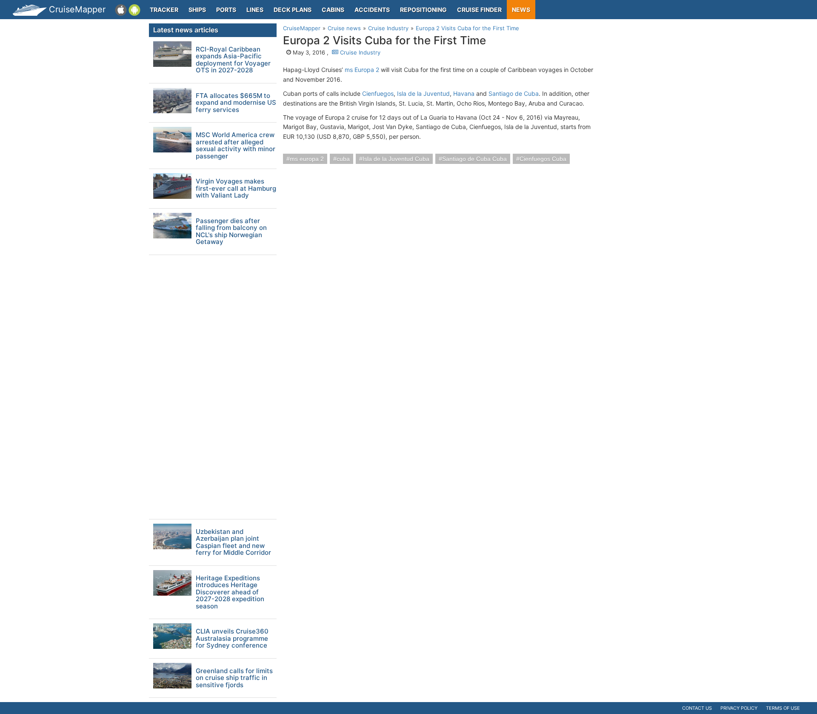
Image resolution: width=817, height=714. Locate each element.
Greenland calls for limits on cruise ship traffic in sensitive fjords (234, 678)
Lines (254, 9)
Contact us (697, 708)
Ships (197, 9)
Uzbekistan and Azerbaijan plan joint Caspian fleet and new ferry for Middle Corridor (233, 542)
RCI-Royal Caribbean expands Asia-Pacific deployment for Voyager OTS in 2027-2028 (233, 60)
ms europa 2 (307, 158)
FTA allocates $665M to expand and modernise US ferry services (236, 103)
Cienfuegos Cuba (543, 158)
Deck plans (292, 9)
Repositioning (423, 9)
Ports (226, 9)
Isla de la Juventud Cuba (396, 158)
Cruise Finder (479, 9)
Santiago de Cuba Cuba (474, 158)
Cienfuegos (378, 93)
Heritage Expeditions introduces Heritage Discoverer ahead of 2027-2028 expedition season (230, 592)
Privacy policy (738, 708)
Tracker (164, 9)
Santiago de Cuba (513, 93)
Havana (463, 93)
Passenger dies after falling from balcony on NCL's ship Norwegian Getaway (231, 232)
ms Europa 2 (362, 69)
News (521, 9)
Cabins (333, 9)
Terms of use (783, 708)
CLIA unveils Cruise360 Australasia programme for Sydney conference (232, 638)
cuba (343, 158)
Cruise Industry (359, 52)
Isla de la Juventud (423, 93)
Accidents (372, 9)
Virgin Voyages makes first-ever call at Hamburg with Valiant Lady (236, 188)
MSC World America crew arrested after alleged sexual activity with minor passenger (235, 146)
